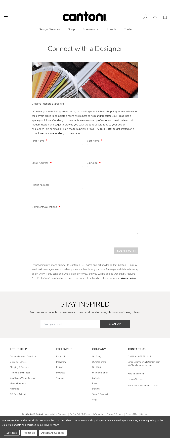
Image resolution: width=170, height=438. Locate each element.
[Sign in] (155, 17)
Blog (94, 399)
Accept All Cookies (52, 433)
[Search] (145, 17)
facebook (60, 356)
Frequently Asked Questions (23, 356)
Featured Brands (100, 372)
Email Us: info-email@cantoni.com (144, 362)
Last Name (93, 141)
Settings (11, 433)
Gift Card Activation (19, 394)
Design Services (135, 379)
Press (94, 383)
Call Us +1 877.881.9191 (140, 356)
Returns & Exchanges (20, 372)
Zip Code (94, 163)
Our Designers (99, 362)
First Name (38, 141)
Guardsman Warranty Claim (23, 378)
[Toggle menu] (6, 17)
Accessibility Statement (56, 414)
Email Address (42, 163)
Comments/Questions (46, 207)
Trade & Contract (100, 394)
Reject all (29, 433)
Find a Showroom (136, 373)
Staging (96, 388)
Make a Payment (18, 383)
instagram (61, 362)
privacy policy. (128, 278)
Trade (127, 29)
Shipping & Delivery (19, 367)
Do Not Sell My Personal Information (87, 414)
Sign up (115, 324)
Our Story (96, 356)
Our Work (96, 367)
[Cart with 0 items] (165, 17)
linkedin (60, 367)
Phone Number (40, 185)
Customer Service (18, 362)
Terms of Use (132, 414)
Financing (14, 388)
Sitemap (144, 414)
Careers (95, 378)
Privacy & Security (114, 414)
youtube (60, 378)
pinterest (60, 372)
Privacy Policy (51, 424)
